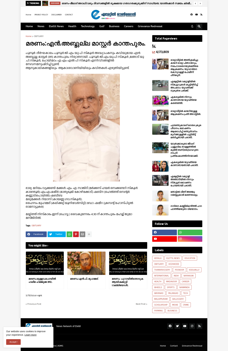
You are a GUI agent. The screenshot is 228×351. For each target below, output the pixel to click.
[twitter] (177, 326)
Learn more (31, 335)
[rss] (201, 15)
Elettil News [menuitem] (56, 26)
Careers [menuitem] (128, 26)
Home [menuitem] (29, 26)
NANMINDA (184, 287)
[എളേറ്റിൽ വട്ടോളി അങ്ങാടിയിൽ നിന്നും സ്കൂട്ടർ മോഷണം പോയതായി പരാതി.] (160, 180)
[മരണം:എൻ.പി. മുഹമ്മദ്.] (86, 263)
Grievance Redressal (192, 346)
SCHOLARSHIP (160, 304)
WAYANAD (158, 293)
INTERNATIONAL (161, 275)
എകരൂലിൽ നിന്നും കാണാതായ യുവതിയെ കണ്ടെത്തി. (184, 100)
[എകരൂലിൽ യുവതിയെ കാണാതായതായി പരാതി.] (160, 166)
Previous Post (34, 304)
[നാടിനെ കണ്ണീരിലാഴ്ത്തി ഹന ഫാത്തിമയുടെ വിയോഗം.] (160, 210)
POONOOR (179, 269)
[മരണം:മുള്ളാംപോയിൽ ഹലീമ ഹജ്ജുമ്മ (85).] (45, 263)
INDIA (176, 275)
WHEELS (158, 287)
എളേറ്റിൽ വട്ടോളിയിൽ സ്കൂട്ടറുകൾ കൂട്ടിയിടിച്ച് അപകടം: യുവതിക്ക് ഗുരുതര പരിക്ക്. (184, 86)
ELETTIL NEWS (173, 258)
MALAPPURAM (161, 299)
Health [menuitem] (72, 26)
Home (28, 14)
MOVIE (175, 304)
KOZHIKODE (174, 264)
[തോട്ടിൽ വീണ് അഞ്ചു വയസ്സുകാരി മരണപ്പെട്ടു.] (160, 195)
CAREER (185, 281)
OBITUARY (39, 36)
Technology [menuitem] (88, 26)
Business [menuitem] (114, 26)
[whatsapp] (190, 232)
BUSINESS (172, 310)
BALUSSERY (178, 299)
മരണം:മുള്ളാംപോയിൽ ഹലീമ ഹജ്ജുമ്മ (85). (42, 280)
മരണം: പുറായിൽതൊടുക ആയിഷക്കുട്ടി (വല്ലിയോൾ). (127, 282)
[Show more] (89, 234)
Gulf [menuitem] (101, 26)
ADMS (60, 346)
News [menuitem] (41, 26)
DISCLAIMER (56, 14)
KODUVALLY (194, 269)
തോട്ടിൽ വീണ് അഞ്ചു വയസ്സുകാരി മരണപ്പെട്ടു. (184, 193)
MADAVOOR (171, 281)
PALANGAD (173, 293)
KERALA (158, 258)
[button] (195, 3)
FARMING (158, 310)
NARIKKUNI (189, 275)
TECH (185, 293)
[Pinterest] (76, 234)
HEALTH (157, 281)
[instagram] (190, 239)
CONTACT (69, 14)
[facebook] (191, 15)
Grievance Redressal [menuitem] (150, 26)
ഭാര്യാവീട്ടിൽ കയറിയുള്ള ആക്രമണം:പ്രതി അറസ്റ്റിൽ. (186, 113)
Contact (174, 346)
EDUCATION (190, 258)
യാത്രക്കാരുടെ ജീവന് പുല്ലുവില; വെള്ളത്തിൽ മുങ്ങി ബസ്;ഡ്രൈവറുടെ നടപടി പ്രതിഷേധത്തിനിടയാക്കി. (184, 150)
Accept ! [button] (13, 342)
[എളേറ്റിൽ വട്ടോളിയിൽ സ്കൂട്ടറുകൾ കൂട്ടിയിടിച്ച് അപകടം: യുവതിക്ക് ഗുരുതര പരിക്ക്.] (160, 85)
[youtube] (196, 15)
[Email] (82, 234)
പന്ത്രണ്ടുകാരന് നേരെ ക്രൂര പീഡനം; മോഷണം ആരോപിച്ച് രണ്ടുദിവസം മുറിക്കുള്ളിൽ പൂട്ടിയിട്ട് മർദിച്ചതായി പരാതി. (186, 131)
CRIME (186, 304)
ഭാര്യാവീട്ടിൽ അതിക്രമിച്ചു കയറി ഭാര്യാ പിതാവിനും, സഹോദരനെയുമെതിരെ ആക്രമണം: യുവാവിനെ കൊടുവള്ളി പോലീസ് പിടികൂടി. (184, 68)
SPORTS (171, 287)
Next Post (141, 304)
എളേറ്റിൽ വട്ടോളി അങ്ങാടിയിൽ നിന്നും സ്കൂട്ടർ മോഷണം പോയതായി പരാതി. (182, 181)
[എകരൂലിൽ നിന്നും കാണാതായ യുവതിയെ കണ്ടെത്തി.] (160, 101)
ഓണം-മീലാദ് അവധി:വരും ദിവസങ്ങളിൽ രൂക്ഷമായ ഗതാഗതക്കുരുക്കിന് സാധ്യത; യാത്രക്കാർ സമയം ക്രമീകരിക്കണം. (127, 3)
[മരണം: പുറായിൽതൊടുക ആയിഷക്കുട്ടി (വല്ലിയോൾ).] (128, 263)
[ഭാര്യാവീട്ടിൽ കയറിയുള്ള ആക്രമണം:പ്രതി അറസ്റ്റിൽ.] (160, 115)
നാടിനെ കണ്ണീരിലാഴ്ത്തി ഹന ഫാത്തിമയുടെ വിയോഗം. (186, 208)
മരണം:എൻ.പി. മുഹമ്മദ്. (84, 278)
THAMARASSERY (162, 269)
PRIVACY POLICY (41, 14)
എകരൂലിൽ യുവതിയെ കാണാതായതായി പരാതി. (184, 164)
